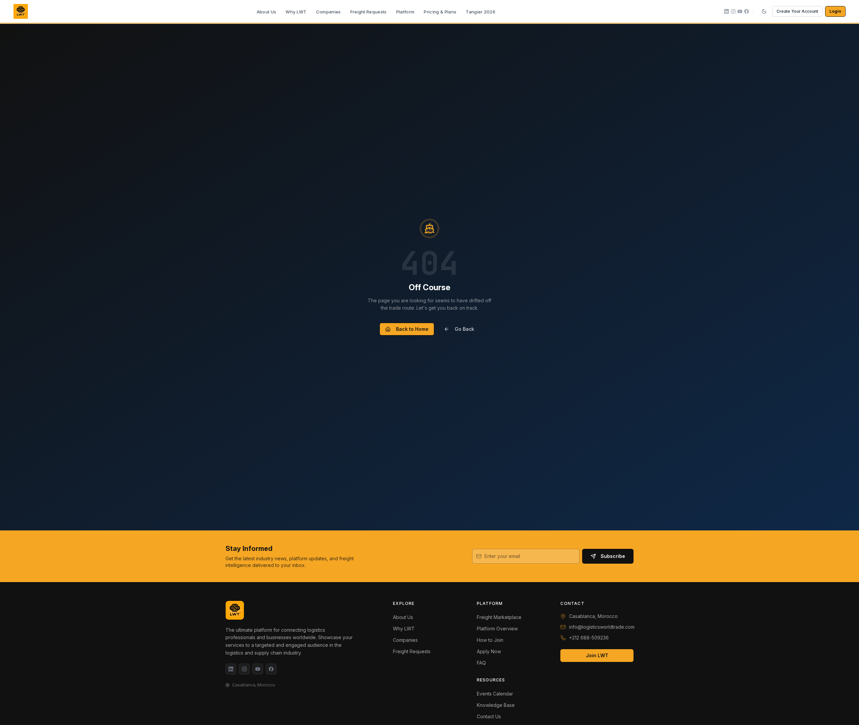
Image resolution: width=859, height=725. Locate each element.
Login (835, 11)
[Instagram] (244, 669)
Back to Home (412, 329)
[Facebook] (271, 669)
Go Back (464, 329)
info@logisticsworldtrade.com (602, 627)
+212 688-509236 (589, 637)
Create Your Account (797, 11)
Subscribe (613, 556)
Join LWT (597, 655)
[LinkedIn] (230, 669)
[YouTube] (257, 669)
